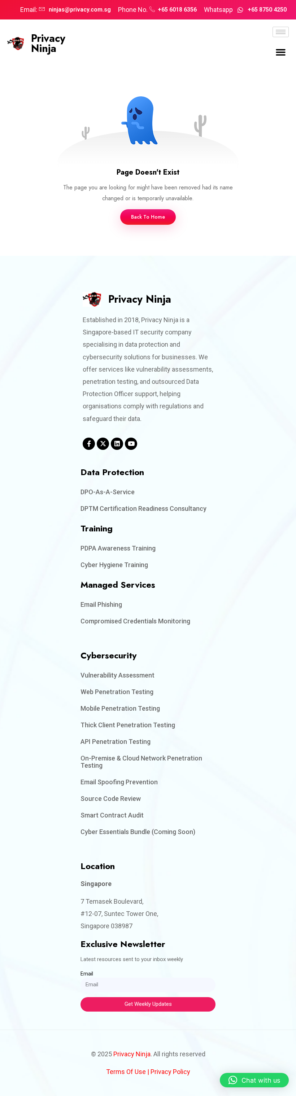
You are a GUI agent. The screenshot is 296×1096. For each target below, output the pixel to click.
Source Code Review (110, 798)
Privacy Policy (170, 1071)
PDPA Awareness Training (118, 548)
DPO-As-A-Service (107, 492)
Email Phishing (101, 604)
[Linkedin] (117, 444)
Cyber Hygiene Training (114, 565)
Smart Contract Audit (112, 815)
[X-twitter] (103, 444)
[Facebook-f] (89, 444)
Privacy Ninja (48, 43)
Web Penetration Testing (116, 692)
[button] (280, 52)
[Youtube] (131, 444)
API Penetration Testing (115, 741)
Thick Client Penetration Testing (127, 725)
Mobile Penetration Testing (120, 708)
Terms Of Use (126, 1071)
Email (86, 974)
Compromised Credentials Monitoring (135, 621)
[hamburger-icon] (281, 32)
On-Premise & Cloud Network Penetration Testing (141, 761)
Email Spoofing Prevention (119, 782)
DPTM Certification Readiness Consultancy (143, 508)
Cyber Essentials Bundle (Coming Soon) (137, 832)
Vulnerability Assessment (117, 675)
